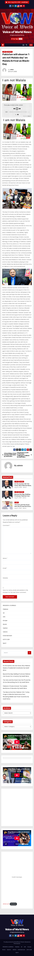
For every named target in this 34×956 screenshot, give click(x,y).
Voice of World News (17, 32)
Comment (6, 525)
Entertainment (7, 636)
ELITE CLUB (6, 639)
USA (4, 617)
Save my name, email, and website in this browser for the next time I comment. (15, 591)
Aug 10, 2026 (18, 508)
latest (4, 51)
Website (5, 578)
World (5, 624)
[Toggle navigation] (23, 45)
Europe (5, 620)
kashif (20, 39)
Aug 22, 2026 (18, 487)
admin (12, 69)
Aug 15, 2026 (18, 498)
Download (13, 904)
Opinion (21, 481)
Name (5, 558)
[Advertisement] (17, 807)
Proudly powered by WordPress (12, 942)
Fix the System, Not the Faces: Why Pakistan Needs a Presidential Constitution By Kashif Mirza (16, 668)
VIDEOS (5, 632)
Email (5, 568)
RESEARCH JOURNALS (9, 605)
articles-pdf (6, 904)
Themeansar (17, 943)
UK (4, 613)
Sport (4, 643)
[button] (27, 45)
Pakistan (10, 51)
